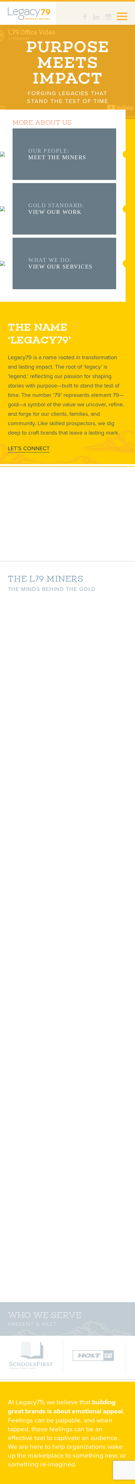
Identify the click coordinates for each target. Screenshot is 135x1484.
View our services (60, 266)
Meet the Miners (57, 157)
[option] (31, 1356)
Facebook (86, 17)
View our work (55, 212)
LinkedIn (97, 17)
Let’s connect (29, 448)
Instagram (108, 17)
